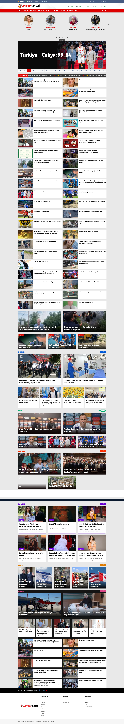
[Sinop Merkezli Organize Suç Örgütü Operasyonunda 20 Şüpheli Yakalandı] (70, 157)
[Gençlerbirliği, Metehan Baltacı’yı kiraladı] (70, 278)
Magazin (71, 10)
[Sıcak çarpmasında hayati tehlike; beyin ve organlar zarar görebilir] (80, 623)
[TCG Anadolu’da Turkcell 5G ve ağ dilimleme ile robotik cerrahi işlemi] (84, 366)
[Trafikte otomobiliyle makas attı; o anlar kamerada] (70, 298)
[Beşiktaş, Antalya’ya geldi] (25, 268)
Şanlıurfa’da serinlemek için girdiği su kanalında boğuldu (55, 75)
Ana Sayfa (87, 700)
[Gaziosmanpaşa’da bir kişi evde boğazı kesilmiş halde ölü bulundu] (70, 268)
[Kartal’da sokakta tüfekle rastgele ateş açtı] (70, 218)
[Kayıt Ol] (99, 10)
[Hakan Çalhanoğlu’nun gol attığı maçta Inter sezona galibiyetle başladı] (70, 197)
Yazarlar (25, 10)
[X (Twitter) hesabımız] (98, 1)
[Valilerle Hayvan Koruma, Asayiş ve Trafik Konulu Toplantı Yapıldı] (25, 127)
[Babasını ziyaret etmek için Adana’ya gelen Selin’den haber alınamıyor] (70, 248)
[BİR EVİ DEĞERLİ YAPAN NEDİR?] (70, 86)
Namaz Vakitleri (66, 700)
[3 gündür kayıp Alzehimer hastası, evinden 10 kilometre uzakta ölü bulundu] (25, 167)
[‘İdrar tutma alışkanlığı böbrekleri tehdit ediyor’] (26, 623)
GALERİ (22, 1)
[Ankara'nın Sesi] (29, 7)
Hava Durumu (66, 702)
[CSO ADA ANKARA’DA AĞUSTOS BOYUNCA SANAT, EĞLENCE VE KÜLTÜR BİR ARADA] (70, 96)
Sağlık (79, 10)
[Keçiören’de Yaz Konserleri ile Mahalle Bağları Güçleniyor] (70, 127)
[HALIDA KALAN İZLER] (25, 96)
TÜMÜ (62, 40)
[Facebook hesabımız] (39, 690)
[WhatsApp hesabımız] (105, 1)
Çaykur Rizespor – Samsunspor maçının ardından (87, 75)
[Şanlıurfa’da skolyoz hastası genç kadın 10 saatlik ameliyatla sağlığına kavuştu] (44, 623)
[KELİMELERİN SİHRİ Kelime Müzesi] (25, 107)
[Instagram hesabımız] (44, 690)
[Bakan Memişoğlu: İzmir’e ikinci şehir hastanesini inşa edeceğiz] (62, 623)
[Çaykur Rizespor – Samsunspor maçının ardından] (25, 187)
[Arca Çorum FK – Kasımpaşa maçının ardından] (25, 177)
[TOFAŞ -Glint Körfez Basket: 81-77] (25, 208)
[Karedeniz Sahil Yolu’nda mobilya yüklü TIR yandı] (70, 288)
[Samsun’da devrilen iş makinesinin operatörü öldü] (70, 208)
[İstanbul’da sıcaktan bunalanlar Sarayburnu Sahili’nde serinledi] (25, 298)
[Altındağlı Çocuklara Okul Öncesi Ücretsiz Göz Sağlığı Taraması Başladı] (70, 137)
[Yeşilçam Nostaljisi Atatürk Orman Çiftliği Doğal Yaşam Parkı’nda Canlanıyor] (25, 137)
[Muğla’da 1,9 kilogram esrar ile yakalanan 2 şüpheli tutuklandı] (25, 228)
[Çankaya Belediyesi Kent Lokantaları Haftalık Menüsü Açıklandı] (25, 157)
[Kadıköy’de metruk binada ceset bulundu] (25, 248)
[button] (20, 10)
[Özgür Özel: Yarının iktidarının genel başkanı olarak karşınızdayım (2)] (70, 258)
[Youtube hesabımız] (103, 1)
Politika (50, 10)
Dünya (57, 10)
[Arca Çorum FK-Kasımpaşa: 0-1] (25, 218)
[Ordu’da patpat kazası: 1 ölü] (70, 309)
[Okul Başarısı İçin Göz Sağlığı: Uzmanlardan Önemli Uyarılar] (25, 147)
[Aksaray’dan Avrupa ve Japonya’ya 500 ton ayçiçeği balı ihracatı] (73, 392)
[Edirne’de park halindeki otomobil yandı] (25, 288)
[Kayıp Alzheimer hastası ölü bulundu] (70, 238)
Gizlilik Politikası (88, 706)
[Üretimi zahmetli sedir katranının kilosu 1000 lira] (28, 392)
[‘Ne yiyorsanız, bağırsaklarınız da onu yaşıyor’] (97, 623)
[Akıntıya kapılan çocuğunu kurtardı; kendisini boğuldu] (70, 167)
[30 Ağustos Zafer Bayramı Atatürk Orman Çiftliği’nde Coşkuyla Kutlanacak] (70, 147)
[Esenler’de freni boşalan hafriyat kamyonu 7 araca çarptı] (70, 228)
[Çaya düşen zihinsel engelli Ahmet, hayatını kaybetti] (25, 258)
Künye (42, 715)
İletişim (86, 709)
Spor (64, 10)
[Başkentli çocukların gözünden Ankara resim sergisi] (70, 677)
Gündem (33, 10)
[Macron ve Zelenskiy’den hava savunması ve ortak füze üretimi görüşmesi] (25, 309)
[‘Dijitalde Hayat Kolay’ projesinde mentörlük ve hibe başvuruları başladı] (95, 392)
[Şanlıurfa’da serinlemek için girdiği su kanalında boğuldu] (70, 177)
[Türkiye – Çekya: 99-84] (25, 197)
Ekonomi (41, 10)
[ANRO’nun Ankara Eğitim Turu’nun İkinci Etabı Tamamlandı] (70, 687)
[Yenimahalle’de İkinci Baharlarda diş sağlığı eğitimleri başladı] (70, 117)
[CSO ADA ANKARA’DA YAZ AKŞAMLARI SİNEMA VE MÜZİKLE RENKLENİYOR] (25, 677)
